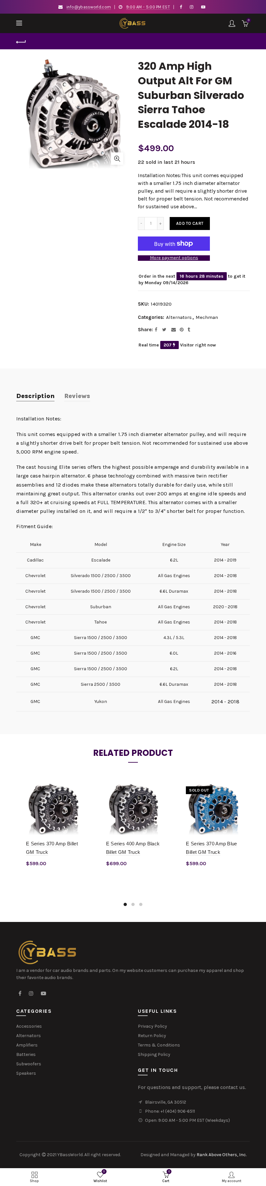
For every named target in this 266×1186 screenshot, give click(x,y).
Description (35, 396)
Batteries (26, 1054)
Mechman (207, 317)
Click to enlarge (117, 158)
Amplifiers (27, 1045)
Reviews (77, 396)
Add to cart (189, 223)
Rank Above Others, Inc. (222, 1154)
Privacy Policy (152, 1026)
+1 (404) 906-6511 (178, 1111)
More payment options (174, 257)
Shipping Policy (154, 1054)
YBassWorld (70, 1154)
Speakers (26, 1073)
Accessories (29, 1026)
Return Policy (152, 1035)
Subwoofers (28, 1064)
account (232, 23)
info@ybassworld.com (88, 7)
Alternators (179, 317)
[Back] (21, 41)
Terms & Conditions (159, 1045)
